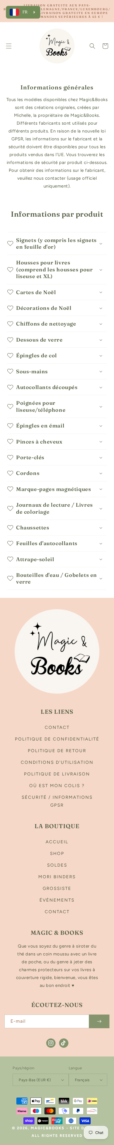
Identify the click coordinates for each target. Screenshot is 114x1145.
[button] (8, 46)
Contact (57, 727)
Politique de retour (57, 750)
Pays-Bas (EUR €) (35, 1080)
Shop (57, 853)
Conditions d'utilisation (57, 762)
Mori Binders (57, 876)
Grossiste (57, 888)
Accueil (57, 841)
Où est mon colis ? (57, 785)
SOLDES (57, 865)
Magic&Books (48, 1128)
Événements (57, 900)
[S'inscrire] (99, 1021)
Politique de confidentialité (57, 739)
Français (82, 1080)
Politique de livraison (57, 774)
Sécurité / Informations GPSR (57, 801)
